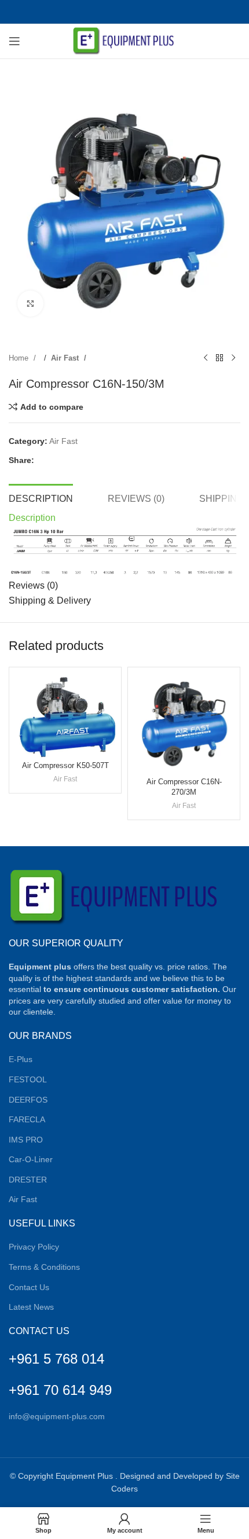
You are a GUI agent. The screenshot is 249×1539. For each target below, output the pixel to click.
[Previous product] (206, 358)
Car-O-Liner (31, 1159)
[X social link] (105, 11)
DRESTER (28, 1179)
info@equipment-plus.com (57, 1416)
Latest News (31, 1307)
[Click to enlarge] (30, 304)
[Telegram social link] (155, 11)
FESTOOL (28, 1079)
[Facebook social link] (93, 11)
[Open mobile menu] (14, 41)
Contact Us (29, 1287)
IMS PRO (26, 1139)
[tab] (41, 497)
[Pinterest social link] (118, 11)
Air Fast (66, 358)
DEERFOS (28, 1099)
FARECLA (27, 1119)
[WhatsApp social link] (143, 11)
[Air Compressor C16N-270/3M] (184, 723)
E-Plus (20, 1059)
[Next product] (233, 358)
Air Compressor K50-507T (65, 766)
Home (20, 358)
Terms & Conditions (44, 1267)
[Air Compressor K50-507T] (65, 715)
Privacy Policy (34, 1246)
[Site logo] (124, 40)
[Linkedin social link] (130, 11)
